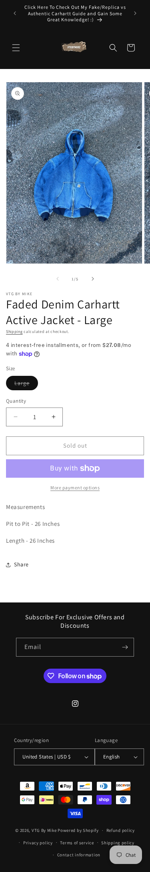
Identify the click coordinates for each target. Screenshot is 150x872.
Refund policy (120, 830)
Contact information (78, 855)
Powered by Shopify (78, 830)
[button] (16, 48)
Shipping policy (117, 843)
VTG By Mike (44, 830)
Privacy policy (38, 843)
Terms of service (77, 843)
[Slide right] (93, 279)
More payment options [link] (75, 488)
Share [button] (21, 564)
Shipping (14, 331)
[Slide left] (57, 279)
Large (26, 384)
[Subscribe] (125, 647)
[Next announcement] (135, 13)
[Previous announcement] (15, 13)
